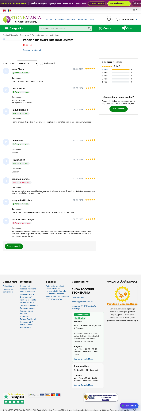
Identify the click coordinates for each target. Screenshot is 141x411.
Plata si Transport (27, 291)
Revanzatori (25, 327)
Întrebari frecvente (28, 289)
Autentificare (8, 286)
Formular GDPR (27, 322)
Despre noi (25, 286)
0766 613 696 (126, 19)
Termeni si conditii (28, 300)
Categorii (15, 28)
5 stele (105, 70)
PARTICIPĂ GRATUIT (119, 3)
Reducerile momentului (65, 19)
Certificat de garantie (55, 294)
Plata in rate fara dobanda (57, 296)
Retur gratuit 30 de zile (56, 291)
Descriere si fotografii (32, 50)
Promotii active (26, 311)
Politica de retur (27, 302)
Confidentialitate (27, 294)
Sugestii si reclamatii (29, 305)
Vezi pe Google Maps (83, 359)
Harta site (24, 316)
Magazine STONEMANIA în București (84, 307)
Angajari (23, 313)
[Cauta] (89, 28)
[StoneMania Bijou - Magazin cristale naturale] (22, 19)
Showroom (82, 19)
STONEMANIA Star (54, 299)
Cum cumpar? (26, 297)
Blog (92, 19)
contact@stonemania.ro (82, 302)
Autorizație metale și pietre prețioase (55, 287)
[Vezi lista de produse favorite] (109, 21)
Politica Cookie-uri (28, 319)
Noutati (48, 19)
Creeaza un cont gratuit (8, 290)
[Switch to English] (4, 10)
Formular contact (27, 308)
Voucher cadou (26, 325)
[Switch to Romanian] (9, 10)
